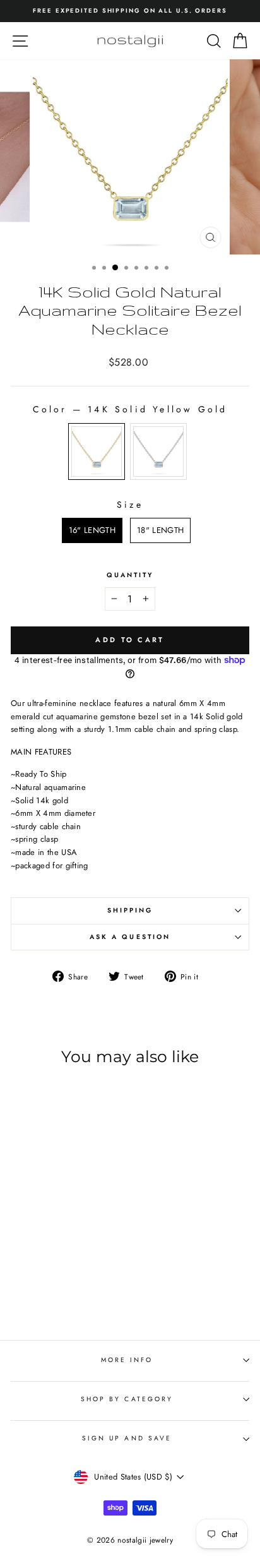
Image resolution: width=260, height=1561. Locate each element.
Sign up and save (127, 1438)
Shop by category (127, 1399)
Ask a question (130, 937)
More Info (127, 1360)
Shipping (130, 910)
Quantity (130, 575)
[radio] (96, 451)
